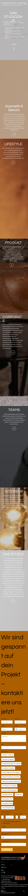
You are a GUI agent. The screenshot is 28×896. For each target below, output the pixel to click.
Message (4, 733)
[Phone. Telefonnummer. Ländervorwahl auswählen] (17, 729)
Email (3, 726)
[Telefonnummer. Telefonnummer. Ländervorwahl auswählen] (3, 837)
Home (2, 862)
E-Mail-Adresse (5, 841)
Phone (16, 726)
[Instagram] (4, 872)
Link (2, 744)
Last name (18, 718)
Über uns (3, 867)
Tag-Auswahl (4, 751)
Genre (3, 864)
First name (4, 718)
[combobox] (10, 817)
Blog (2, 870)
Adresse (3, 826)
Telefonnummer (5, 834)
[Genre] (11, 864)
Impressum (3, 891)
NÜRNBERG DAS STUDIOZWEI (13, 3)
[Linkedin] (2, 872)
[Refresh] (23, 891)
